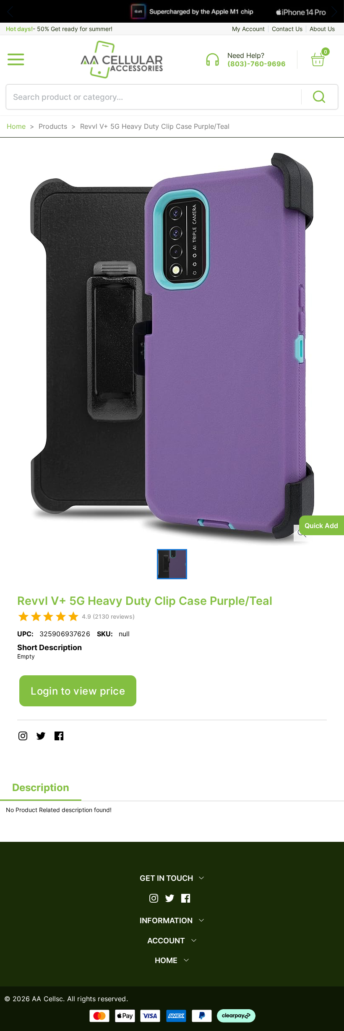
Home (16, 126)
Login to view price (78, 691)
